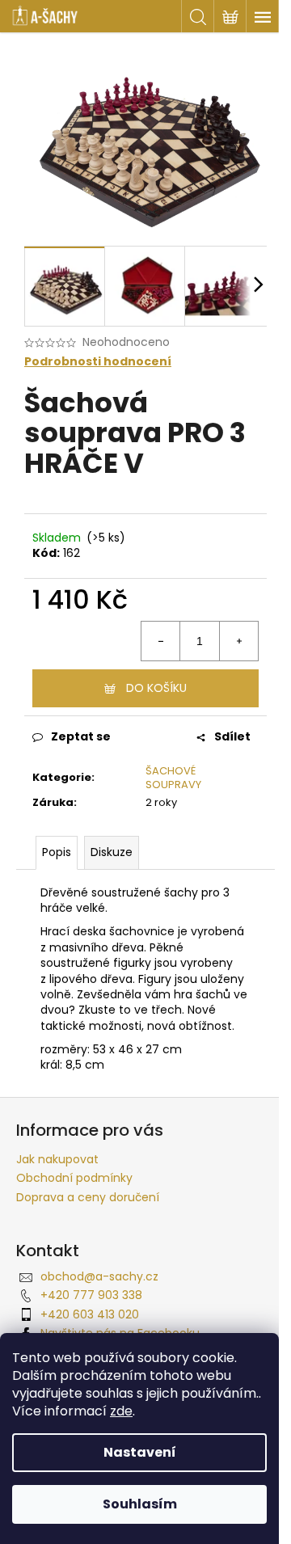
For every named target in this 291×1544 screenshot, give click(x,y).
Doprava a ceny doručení (87, 1197)
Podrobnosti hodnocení (97, 361)
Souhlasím (140, 1504)
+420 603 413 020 (89, 1314)
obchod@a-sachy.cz (99, 1276)
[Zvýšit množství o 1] (238, 641)
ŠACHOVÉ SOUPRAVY (173, 777)
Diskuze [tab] (112, 852)
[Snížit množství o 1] (160, 641)
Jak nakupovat (57, 1159)
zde (121, 1411)
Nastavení (139, 1452)
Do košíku (156, 688)
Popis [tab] (56, 852)
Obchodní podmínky (74, 1178)
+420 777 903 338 (91, 1295)
